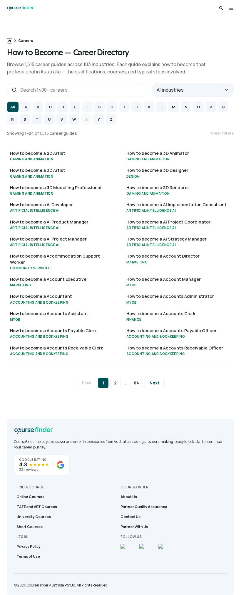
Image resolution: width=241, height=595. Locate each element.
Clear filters (222, 133)
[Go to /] (9, 40)
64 (136, 383)
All (12, 107)
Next (155, 383)
